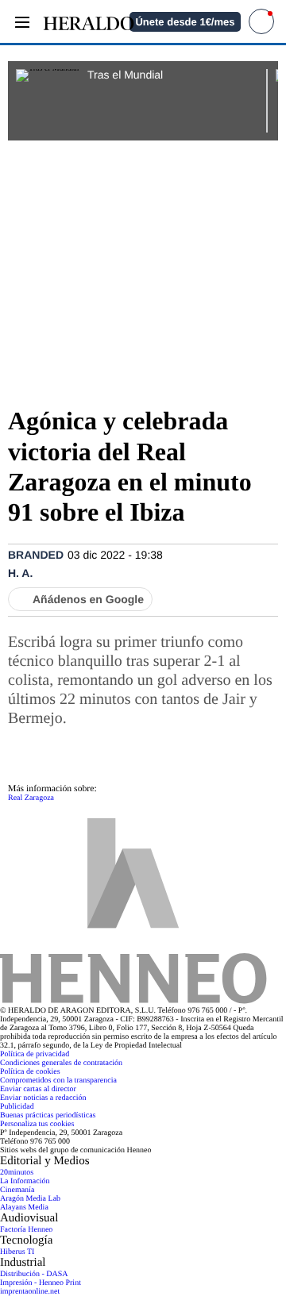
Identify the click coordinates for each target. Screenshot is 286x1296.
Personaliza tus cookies (37, 1124)
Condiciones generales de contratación (61, 1063)
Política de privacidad (34, 1054)
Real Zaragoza (31, 798)
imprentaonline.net (30, 1291)
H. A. (20, 573)
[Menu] (22, 22)
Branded (36, 554)
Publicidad (17, 1106)
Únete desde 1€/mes (184, 22)
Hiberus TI (17, 1252)
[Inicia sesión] (261, 21)
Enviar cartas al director (38, 1089)
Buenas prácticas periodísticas (48, 1115)
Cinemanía (17, 1190)
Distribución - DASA (34, 1274)
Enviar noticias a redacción (43, 1098)
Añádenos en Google (88, 599)
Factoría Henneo (26, 1229)
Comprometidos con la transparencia (58, 1080)
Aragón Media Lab (30, 1198)
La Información (24, 1181)
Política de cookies (30, 1071)
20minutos (16, 1172)
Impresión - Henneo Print (40, 1283)
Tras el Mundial (125, 74)
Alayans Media (24, 1207)
